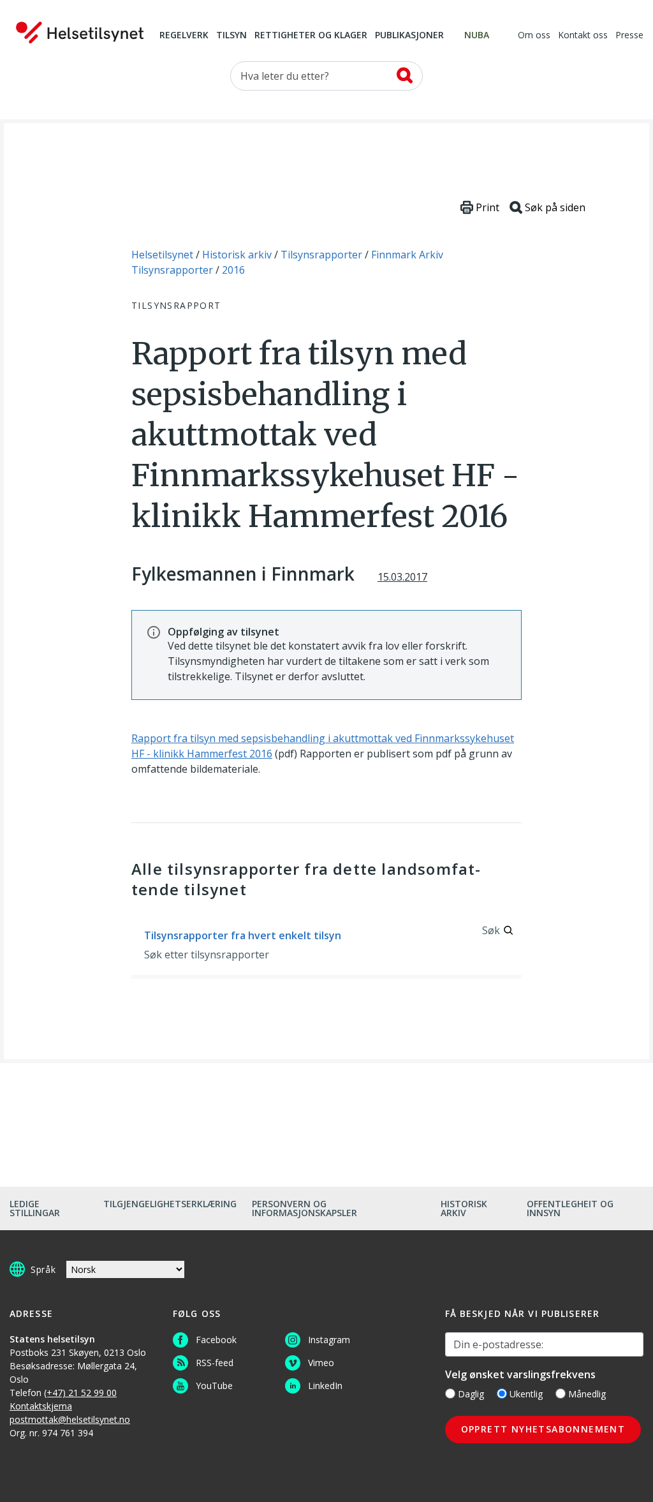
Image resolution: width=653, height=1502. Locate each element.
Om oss (534, 36)
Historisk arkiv (464, 1208)
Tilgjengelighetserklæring (170, 1204)
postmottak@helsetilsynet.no (70, 1419)
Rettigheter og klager (310, 36)
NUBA (476, 36)
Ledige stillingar (35, 1208)
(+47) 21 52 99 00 (80, 1393)
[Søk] (405, 75)
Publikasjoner (409, 36)
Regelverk (184, 36)
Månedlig (587, 1394)
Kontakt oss (583, 36)
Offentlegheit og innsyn (570, 1208)
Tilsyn (231, 36)
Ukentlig (526, 1394)
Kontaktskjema (41, 1406)
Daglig (471, 1394)
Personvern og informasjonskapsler (304, 1208)
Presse (629, 36)
